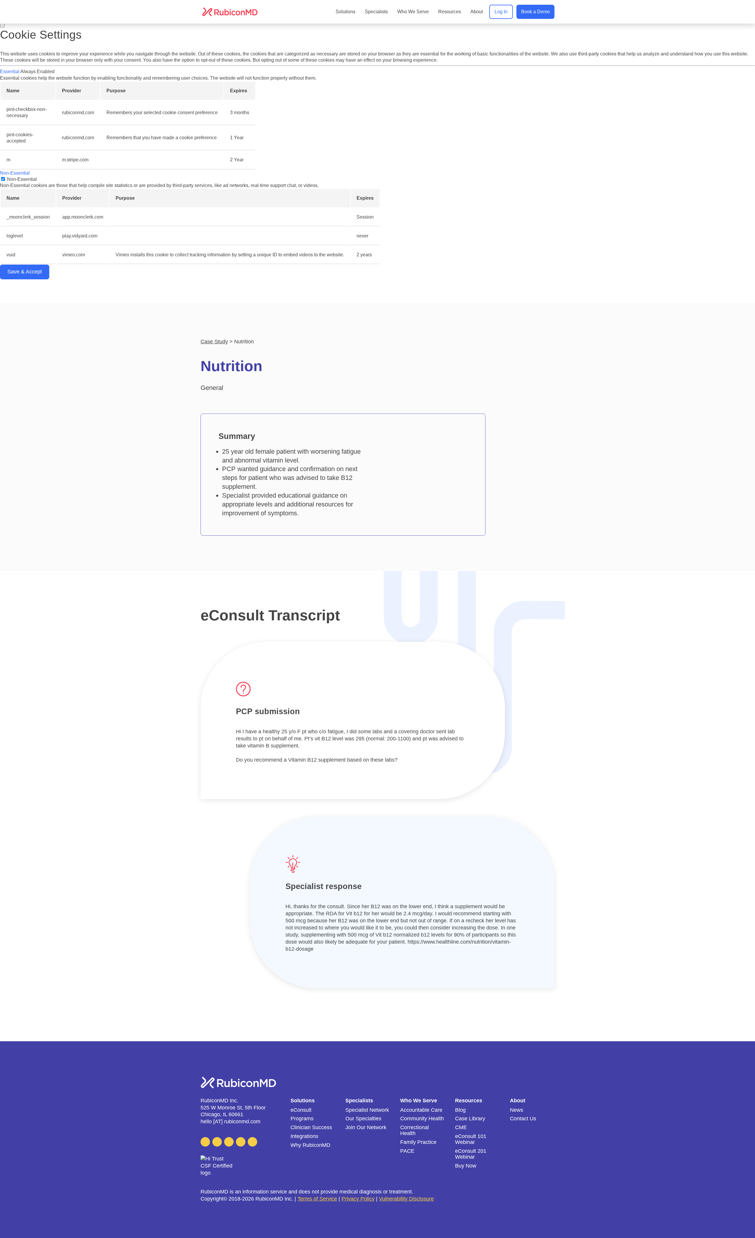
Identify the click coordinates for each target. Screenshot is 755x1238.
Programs (302, 1118)
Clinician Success (311, 1127)
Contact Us (523, 1118)
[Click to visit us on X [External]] (217, 1142)
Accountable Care (421, 1110)
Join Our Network (365, 1127)
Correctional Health (414, 1130)
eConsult (300, 1110)
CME (461, 1127)
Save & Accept (24, 272)
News (516, 1110)
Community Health (422, 1118)
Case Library (470, 1118)
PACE (407, 1151)
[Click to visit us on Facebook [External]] (229, 1142)
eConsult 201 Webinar (470, 1154)
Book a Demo (535, 11)
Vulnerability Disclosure (406, 1199)
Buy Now (465, 1166)
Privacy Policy (358, 1199)
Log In (501, 11)
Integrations (304, 1136)
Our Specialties (363, 1118)
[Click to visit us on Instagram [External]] (252, 1142)
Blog (460, 1110)
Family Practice (418, 1142)
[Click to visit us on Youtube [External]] (240, 1142)
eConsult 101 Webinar (470, 1139)
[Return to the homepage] (230, 12)
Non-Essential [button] (15, 173)
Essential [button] (10, 71)
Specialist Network (367, 1110)
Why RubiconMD (310, 1145)
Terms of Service (317, 1199)
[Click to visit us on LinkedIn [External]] (205, 1142)
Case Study (214, 342)
